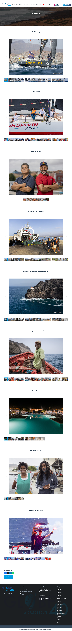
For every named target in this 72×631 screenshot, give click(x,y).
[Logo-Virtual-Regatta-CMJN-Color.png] (56, 5)
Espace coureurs (60, 614)
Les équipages (59, 592)
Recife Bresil (59, 605)
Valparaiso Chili (60, 604)
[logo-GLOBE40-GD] (6, 5)
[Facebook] (46, 5)
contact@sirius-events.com (27, 591)
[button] (44, 4)
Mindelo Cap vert (60, 599)
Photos (58, 619)
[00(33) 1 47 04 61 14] (21, 589)
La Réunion (59, 601)
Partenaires (59, 593)
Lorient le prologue (60, 596)
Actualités (59, 616)
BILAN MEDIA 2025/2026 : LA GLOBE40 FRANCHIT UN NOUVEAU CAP (45, 590)
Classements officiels (61, 613)
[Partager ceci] (5, 573)
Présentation (59, 590)
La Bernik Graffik (37, 628)
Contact (58, 622)
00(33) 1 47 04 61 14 (25, 589)
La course (59, 589)
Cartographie (59, 610)
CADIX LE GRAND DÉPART (61, 598)
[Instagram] (47, 5)
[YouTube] (49, 5)
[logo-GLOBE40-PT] (8, 589)
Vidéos (58, 620)
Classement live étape (61, 611)
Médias (58, 617)
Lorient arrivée (59, 607)
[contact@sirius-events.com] (21, 591)
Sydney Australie (60, 602)
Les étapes (59, 595)
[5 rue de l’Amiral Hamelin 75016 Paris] (21, 593)
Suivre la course (60, 608)
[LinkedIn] (51, 5)
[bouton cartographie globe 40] (67, 5)
